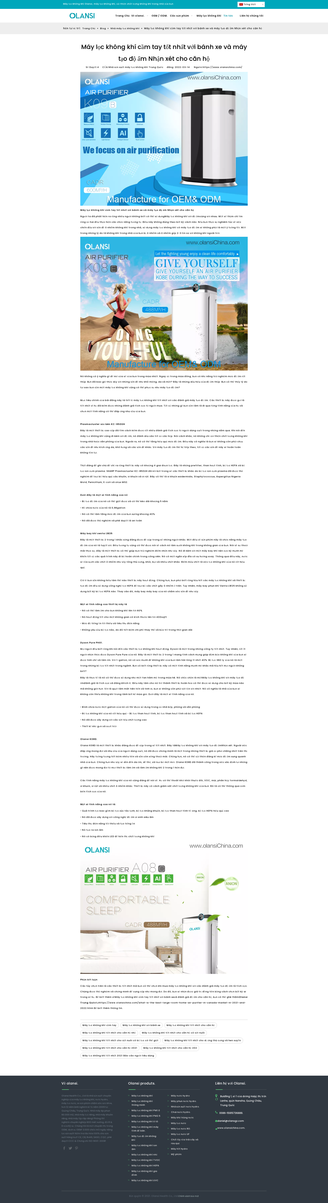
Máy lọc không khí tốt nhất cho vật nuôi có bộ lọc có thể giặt (120, 1040)
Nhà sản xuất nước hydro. (185, 1106)
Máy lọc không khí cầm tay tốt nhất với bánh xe (144, 997)
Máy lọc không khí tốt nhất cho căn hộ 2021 (110, 1048)
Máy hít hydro (179, 1148)
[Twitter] (71, 1148)
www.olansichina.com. (231, 1128)
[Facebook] (65, 1148)
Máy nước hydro (180, 1095)
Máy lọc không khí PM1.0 (146, 1110)
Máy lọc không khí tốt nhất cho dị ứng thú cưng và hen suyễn (203, 1040)
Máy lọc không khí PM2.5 (146, 1115)
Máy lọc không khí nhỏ (144, 1154)
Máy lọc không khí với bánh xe (141, 1025)
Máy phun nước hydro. (184, 1101)
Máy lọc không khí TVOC (146, 1160)
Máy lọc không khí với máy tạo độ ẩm (198, 745)
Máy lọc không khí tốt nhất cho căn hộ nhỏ (109, 1032)
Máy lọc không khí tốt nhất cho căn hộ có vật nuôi (173, 1032)
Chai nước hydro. (181, 1112)
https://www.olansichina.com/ (222, 67)
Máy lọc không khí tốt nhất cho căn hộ (191, 1025)
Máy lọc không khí (142, 1095)
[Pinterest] (76, 1148)
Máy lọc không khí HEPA (145, 1165)
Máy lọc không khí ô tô (145, 1121)
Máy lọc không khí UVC (145, 1180)
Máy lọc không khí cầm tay (100, 1025)
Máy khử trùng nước (182, 1117)
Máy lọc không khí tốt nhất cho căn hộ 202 (170, 1048)
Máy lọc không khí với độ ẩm (182, 216)
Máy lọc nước (178, 1123)
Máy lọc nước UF (180, 1134)
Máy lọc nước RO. (181, 1128)
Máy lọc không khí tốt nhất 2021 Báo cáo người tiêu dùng (118, 1055)
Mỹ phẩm (176, 1154)
